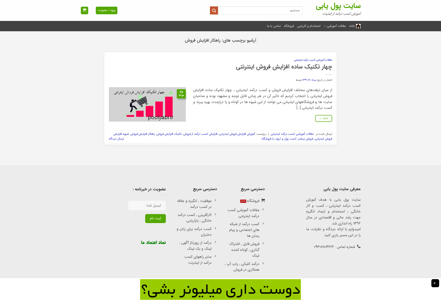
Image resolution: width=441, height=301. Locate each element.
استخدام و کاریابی (309, 26)
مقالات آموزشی (336, 26)
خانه (352, 26)
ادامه (323, 118)
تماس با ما (274, 26)
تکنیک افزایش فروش (169, 134)
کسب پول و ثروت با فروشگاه (279, 139)
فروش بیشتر (305, 139)
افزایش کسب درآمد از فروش (201, 134)
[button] (84, 10)
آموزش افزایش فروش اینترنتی (237, 134)
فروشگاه (289, 26)
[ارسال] (214, 10)
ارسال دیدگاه (116, 139)
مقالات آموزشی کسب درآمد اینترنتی (313, 60)
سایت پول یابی (338, 6)
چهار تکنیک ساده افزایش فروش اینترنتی (284, 66)
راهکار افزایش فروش (143, 134)
